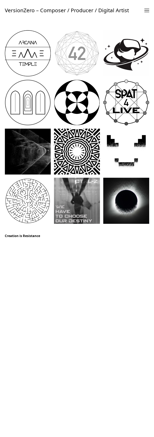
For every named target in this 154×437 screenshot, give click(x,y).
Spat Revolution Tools (126, 101)
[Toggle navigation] (146, 10)
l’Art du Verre (27, 199)
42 (77, 52)
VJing (77, 150)
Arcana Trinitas (28, 101)
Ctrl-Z (126, 150)
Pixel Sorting (126, 199)
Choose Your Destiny (77, 199)
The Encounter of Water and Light (27, 150)
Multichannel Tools (77, 101)
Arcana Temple (28, 52)
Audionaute (126, 52)
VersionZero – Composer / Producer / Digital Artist (67, 10)
